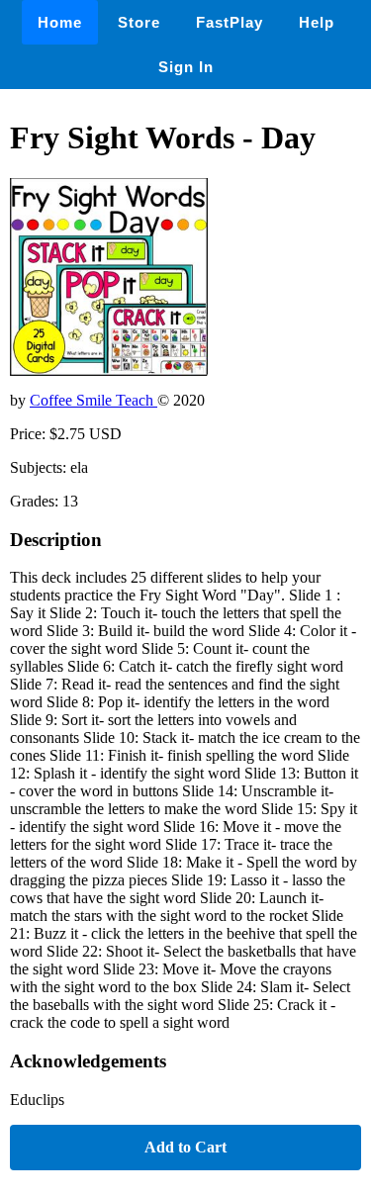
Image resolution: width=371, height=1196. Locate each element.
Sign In (186, 66)
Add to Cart (185, 1147)
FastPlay (229, 22)
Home (60, 22)
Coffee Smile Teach (93, 400)
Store (139, 22)
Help (316, 22)
